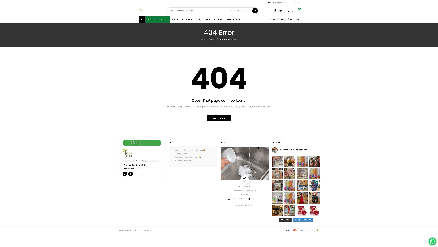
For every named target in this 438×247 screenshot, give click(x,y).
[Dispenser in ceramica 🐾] (314, 198)
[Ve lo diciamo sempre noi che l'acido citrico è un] (277, 161)
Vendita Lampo (278, 20)
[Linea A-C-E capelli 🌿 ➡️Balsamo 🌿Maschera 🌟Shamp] (277, 173)
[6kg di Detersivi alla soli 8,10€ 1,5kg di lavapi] (277, 198)
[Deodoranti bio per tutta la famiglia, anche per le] (302, 173)
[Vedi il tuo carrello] (298, 10)
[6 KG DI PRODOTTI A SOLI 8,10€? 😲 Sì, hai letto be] (314, 173)
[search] (255, 10)
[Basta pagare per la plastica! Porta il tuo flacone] (290, 185)
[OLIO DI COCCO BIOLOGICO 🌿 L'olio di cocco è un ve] (277, 185)
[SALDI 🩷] (290, 210)
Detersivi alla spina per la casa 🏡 (188, 157)
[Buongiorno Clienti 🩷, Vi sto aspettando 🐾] (302, 198)
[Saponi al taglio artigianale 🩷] (290, 173)
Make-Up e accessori (183, 160)
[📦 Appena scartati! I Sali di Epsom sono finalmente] (302, 185)
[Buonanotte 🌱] (277, 210)
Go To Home (219, 118)
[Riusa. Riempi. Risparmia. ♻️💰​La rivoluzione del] (302, 161)
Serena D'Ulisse (239, 199)
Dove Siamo (294, 20)
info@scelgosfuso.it (279, 2)
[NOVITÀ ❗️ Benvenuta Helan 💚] (302, 210)
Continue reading (244, 205)
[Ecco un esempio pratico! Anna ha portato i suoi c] (314, 185)
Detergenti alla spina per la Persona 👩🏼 (190, 150)
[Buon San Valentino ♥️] (314, 161)
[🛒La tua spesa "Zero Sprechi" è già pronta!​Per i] (290, 161)
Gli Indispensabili (181, 154)
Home (202, 39)
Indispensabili (244, 187)
